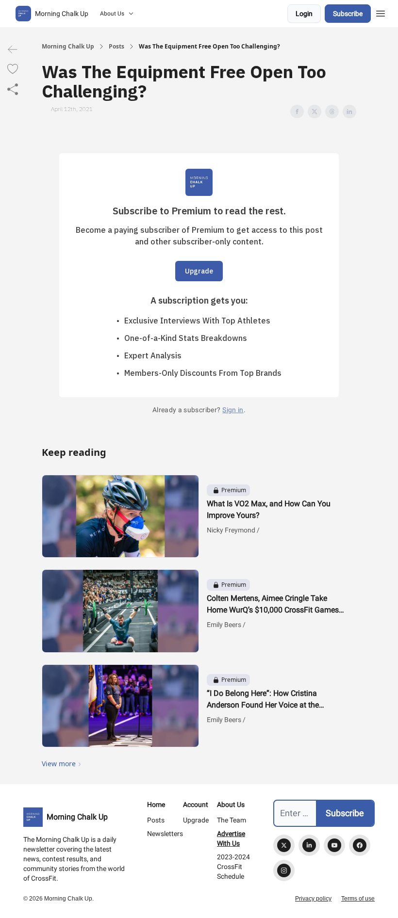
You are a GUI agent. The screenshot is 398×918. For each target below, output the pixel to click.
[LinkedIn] (309, 845)
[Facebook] (359, 845)
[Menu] (380, 12)
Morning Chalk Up (68, 46)
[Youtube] (334, 845)
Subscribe (348, 13)
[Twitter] (284, 845)
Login (304, 13)
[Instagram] (284, 870)
